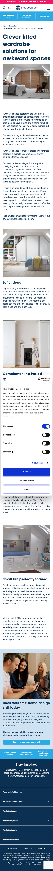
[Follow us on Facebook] (29, 781)
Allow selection (26, 480)
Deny (26, 489)
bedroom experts (11, 154)
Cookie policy (41, 848)
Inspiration (13, 26)
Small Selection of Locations (13, 802)
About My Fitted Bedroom (12, 792)
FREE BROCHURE (44, 16)
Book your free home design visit (26, 742)
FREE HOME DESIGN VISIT (9, 16)
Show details (38, 463)
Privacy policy (12, 848)
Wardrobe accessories (11, 840)
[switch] (46, 435)
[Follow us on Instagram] (24, 781)
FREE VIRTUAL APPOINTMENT (26, 16)
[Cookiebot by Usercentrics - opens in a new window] (38, 379)
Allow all (26, 471)
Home (5, 26)
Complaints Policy (26, 848)
